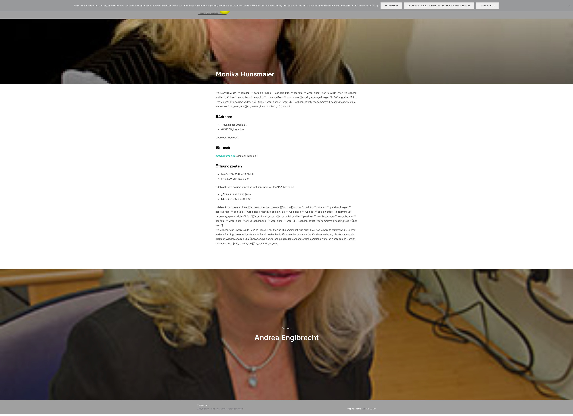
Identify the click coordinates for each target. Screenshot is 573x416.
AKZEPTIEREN (391, 5)
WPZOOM (371, 408)
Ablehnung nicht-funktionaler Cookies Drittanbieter (439, 5)
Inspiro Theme (354, 408)
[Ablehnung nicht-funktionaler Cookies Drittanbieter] (569, 5)
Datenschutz (203, 405)
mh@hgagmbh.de (225, 155)
